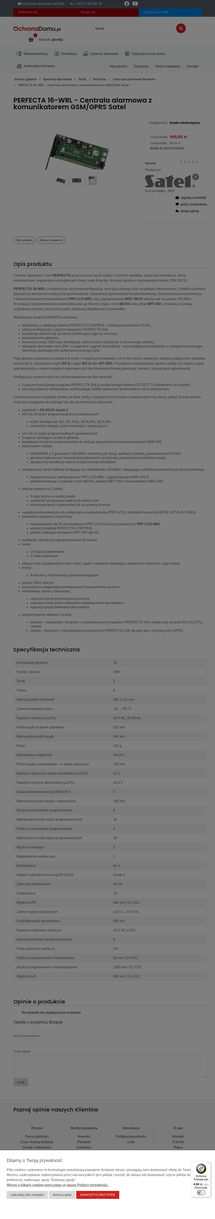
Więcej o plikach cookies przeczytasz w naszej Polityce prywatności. (58, 1185)
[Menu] (208, 1163)
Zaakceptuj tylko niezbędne (27, 1194)
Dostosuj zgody (62, 1194)
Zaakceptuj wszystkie (97, 1194)
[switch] (201, 1192)
